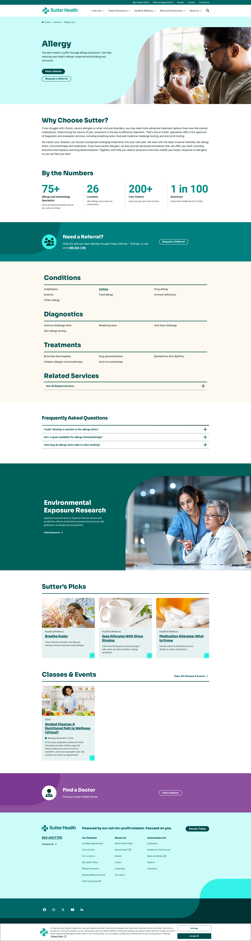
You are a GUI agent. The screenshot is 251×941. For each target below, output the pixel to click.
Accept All (194, 936)
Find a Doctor (53, 71)
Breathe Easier (56, 636)
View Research (52, 532)
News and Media (157, 856)
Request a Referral (56, 78)
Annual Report (123, 849)
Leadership (120, 868)
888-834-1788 (77, 247)
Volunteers (152, 868)
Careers (191, 2)
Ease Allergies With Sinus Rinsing (122, 638)
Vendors (151, 862)
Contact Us (204, 2)
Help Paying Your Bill (91, 881)
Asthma (103, 289)
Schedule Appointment (92, 843)
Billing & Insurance (90, 868)
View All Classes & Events (189, 676)
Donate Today (197, 828)
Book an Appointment (163, 2)
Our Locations (88, 856)
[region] (125, 932)
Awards (118, 856)
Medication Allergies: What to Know (181, 638)
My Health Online (141, 2)
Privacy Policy (59, 936)
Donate (180, 2)
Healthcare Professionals (158, 849)
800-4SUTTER (52, 837)
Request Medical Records (93, 874)
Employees (152, 843)
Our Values (120, 874)
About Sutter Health (124, 843)
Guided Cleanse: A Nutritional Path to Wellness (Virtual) (67, 728)
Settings (194, 928)
